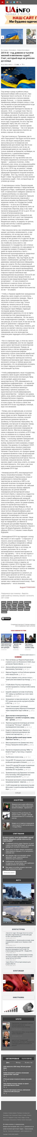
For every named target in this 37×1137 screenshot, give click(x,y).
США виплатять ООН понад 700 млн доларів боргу (6, 646)
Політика (19, 1113)
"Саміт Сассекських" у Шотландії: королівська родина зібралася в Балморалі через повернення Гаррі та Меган (20, 708)
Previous (2, 37)
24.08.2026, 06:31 (11, 952)
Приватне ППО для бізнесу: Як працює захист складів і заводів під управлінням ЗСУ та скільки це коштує (22, 815)
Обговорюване (12, 1059)
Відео (23, 1117)
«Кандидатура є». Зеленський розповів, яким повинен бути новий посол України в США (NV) (20, 941)
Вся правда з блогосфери (8, 50)
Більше (18, 793)
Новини (18, 657)
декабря (20, 609)
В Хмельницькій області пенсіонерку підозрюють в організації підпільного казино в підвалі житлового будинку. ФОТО (18, 901)
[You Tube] (17, 2)
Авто (4, 1117)
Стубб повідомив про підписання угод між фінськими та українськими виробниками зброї (20, 787)
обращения (5, 609)
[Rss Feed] (7, 2)
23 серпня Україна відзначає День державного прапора (11, 40)
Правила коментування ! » (27, 655)
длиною (15, 602)
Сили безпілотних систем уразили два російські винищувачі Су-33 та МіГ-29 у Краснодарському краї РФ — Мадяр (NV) (19, 949)
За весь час (28, 1062)
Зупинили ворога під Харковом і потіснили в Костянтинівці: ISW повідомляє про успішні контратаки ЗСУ (20, 775)
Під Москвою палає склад (14, 757)
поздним (4, 612)
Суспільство (26, 1113)
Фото (18, 880)
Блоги (18, 1019)
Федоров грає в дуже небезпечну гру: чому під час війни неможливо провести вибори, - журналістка (22, 805)
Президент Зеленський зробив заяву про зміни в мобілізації (29, 647)
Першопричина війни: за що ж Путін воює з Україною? (23, 1032)
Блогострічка (18, 929)
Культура (15, 1115)
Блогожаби (18, 971)
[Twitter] (14, 2)
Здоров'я (11, 1117)
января (28, 607)
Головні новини (12, 1113)
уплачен (14, 604)
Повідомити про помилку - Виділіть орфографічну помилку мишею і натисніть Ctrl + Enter (17, 596)
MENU (2, 2)
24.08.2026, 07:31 (11, 938)
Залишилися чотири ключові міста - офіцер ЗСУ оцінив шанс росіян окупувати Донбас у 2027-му (20, 701)
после (9, 607)
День (8, 1062)
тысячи (10, 602)
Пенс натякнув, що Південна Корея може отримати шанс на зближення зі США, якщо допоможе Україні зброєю (20, 662)
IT (7, 1117)
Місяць (18, 1062)
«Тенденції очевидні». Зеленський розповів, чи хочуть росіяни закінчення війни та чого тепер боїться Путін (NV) (19, 956)
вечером (26, 609)
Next (35, 37)
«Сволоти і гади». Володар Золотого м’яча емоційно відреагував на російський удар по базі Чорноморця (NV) (19, 934)
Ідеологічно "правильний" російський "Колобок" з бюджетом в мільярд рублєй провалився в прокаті (23, 1042)
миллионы (27, 602)
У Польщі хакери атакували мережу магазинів (17, 1079)
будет (21, 602)
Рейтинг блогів (21, 1119)
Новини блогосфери (23, 50)
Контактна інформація (14, 1131)
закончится (21, 607)
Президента (13, 609)
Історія (24, 1115)
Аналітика (18, 800)
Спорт (15, 1117)
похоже (4, 607)
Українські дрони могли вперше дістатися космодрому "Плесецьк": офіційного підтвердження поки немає (20, 725)
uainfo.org (22, 1126)
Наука (19, 1115)
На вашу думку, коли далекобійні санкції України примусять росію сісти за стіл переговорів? (18, 839)
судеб (3, 604)
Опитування (18, 834)
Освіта (29, 1115)
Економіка (5, 1115)
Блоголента (13, 1119)
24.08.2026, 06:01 (11, 960)
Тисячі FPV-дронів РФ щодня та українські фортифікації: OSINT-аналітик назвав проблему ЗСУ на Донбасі (20, 767)
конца (8, 604)
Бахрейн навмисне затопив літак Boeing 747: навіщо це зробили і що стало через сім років (19, 694)
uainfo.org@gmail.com (26, 1131)
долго (26, 604)
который (20, 604)
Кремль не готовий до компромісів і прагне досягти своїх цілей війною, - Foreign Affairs (23, 825)
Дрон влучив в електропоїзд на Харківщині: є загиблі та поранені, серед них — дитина (20, 718)
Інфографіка (18, 997)
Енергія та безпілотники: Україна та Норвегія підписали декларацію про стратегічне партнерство (18, 732)
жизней (4, 602)
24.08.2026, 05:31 (11, 965)
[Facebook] (10, 2)
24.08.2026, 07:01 (11, 945)
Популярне (27, 1059)
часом (14, 607)
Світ (10, 1115)
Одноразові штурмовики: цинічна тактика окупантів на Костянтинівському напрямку (22, 1024)
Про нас (5, 1131)
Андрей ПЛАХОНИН (27, 587)
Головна (5, 1113)
